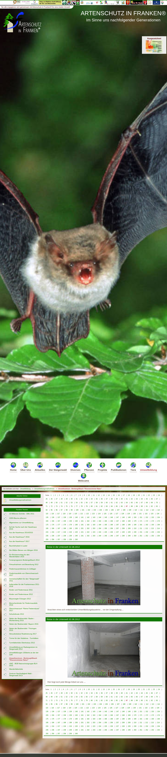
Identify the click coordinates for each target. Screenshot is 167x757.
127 (117, 514)
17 (124, 495)
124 (99, 514)
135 (47, 517)
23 (154, 495)
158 (64, 521)
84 (112, 506)
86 (122, 506)
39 (117, 499)
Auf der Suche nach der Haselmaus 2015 (23, 528)
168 (123, 521)
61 (112, 503)
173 (152, 521)
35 (97, 499)
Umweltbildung (148, 470)
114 (158, 510)
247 (117, 536)
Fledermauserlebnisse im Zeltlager (22, 569)
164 (100, 521)
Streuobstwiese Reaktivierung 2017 (23, 634)
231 (141, 532)
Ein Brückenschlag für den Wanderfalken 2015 (19, 556)
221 (82, 532)
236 (53, 536)
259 (70, 539)
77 (77, 506)
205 (105, 528)
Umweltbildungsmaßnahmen (44, 489)
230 (135, 532)
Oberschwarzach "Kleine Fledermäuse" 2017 (24, 609)
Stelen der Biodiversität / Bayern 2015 (23, 624)
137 (58, 517)
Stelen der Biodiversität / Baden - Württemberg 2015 (22, 619)
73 (56, 506)
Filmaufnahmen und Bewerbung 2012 (23, 564)
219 (70, 532)
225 (105, 532)
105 (106, 510)
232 (146, 532)
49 (51, 503)
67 (142, 503)
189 (129, 525)
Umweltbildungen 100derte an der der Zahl (24, 654)
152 (146, 517)
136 (53, 517)
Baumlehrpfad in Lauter (18, 546)
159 (70, 521)
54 (77, 503)
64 (127, 503)
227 (117, 532)
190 (135, 525)
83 (107, 506)
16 (119, 495)
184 (100, 525)
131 (140, 514)
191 (141, 525)
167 (117, 521)
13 (104, 495)
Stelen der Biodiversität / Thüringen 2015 (22, 629)
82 (102, 506)
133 (152, 514)
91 (147, 506)
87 (127, 506)
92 (152, 506)
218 (64, 532)
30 (71, 499)
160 (76, 521)
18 (129, 495)
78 (82, 506)
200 (76, 528)
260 (76, 539)
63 (122, 503)
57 (92, 503)
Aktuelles (40, 470)
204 (100, 528)
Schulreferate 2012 (16, 614)
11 (94, 495)
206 (111, 528)
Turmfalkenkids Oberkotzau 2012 (22, 643)
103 (94, 510)
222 (88, 532)
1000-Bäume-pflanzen (17, 518)
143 (94, 517)
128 (122, 514)
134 (158, 514)
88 (132, 506)
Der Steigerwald (58, 470)
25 (46, 499)
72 (51, 506)
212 (146, 528)
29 (66, 499)
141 (82, 517)
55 (82, 503)
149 (129, 517)
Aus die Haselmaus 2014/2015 (21, 532)
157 (58, 521)
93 (157, 506)
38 (112, 499)
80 (92, 506)
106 (112, 510)
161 (82, 521)
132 (146, 514)
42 (132, 499)
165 (105, 521)
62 (117, 503)
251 (141, 536)
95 (51, 510)
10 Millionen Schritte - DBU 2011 (21, 514)
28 (61, 499)
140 (76, 517)
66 (137, 503)
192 (146, 525)
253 (152, 536)
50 (56, 503)
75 (66, 506)
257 (58, 539)
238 (64, 536)
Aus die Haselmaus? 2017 (19, 541)
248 (123, 536)
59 (102, 503)
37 (107, 499)
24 (159, 495)
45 (147, 499)
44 (142, 499)
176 (53, 525)
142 (88, 517)
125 (105, 514)
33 (87, 499)
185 (105, 525)
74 (61, 506)
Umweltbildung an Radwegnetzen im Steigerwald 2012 (23, 648)
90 (142, 506)
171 (141, 521)
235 (47, 536)
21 (144, 495)
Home (13, 470)
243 (94, 536)
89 (137, 506)
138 (64, 517)
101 (83, 510)
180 (76, 525)
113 (153, 510)
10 (89, 495)
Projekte (102, 470)
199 (70, 528)
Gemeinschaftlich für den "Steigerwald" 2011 (24, 580)
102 (89, 510)
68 (147, 503)
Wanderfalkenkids (16, 669)
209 (129, 528)
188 (123, 525)
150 (135, 517)
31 (77, 499)
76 (71, 506)
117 (58, 514)
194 (158, 525)
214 (158, 528)
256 (53, 539)
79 (87, 506)
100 (77, 510)
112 (147, 510)
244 (100, 536)
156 (53, 521)
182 (88, 525)
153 (152, 517)
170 (135, 521)
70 (157, 503)
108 (124, 510)
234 (158, 532)
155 (47, 521)
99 (71, 510)
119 (70, 514)
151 (141, 517)
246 (111, 536)
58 (97, 503)
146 (111, 517)
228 (123, 532)
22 (149, 495)
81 (97, 506)
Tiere (133, 470)
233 (152, 532)
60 (107, 503)
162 (88, 521)
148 (123, 517)
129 (128, 514)
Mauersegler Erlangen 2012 (20, 599)
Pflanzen (89, 470)
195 (47, 528)
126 (111, 514)
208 (123, 528)
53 (71, 503)
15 (114, 495)
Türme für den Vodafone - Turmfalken (23, 638)
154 (158, 517)
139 (70, 517)
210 (135, 528)
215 (47, 532)
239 (70, 536)
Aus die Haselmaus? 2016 (19, 537)
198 (64, 528)
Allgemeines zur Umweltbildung (21, 523)
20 (139, 495)
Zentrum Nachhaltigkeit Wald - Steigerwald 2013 (21, 674)
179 (70, 525)
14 (109, 495)
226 (111, 532)
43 (137, 499)
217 (58, 532)
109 (130, 510)
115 (47, 514)
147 (117, 517)
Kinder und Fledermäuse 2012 (21, 594)
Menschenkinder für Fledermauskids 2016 (23, 604)
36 (102, 499)
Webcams (83, 480)
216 (53, 532)
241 (82, 536)
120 (75, 514)
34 (92, 499)
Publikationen (118, 470)
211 (141, 528)
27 (56, 499)
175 (47, 525)
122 (87, 514)
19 (134, 495)
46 (152, 499)
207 (117, 528)
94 (46, 510)
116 (52, 514)
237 (58, 536)
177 (58, 525)
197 (58, 528)
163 (94, 521)
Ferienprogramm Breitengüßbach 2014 (24, 560)
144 (100, 517)
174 (158, 521)
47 (157, 499)
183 (94, 525)
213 (152, 528)
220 (76, 532)
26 (51, 499)
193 (152, 525)
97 (61, 510)
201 (82, 528)
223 (94, 532)
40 (122, 499)
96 (56, 510)
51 (61, 503)
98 (66, 510)
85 (117, 506)
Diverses (75, 470)
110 (135, 510)
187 (117, 525)
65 (132, 503)
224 (100, 532)
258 (64, 539)
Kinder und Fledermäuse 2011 (21, 590)
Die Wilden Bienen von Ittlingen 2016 (23, 550)
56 (87, 503)
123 (93, 514)
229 (129, 532)
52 (66, 503)
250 (135, 536)
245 (105, 536)
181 (82, 525)
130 (134, 514)
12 (99, 495)
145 (105, 517)
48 (46, 503)
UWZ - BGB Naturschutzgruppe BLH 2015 (23, 664)
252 (146, 536)
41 (127, 499)
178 (64, 525)
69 (152, 503)
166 (111, 521)
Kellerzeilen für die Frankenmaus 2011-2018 (24, 585)
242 (88, 536)
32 (82, 499)
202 (88, 528)
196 (53, 528)
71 (46, 506)
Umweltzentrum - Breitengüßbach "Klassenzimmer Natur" (80, 489)
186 (111, 525)
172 (146, 521)
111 (141, 510)
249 (129, 536)
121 (81, 514)
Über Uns (25, 470)
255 (47, 539)
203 (94, 528)
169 (129, 521)
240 (76, 536)
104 (100, 510)
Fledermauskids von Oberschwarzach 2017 (23, 574)
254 (158, 536)
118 (64, 514)
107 (118, 510)
